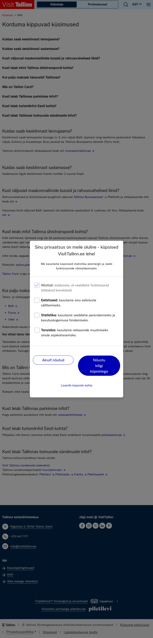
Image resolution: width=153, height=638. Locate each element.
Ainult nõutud (53, 360)
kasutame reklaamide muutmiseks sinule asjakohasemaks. (74, 332)
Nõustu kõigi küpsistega (99, 365)
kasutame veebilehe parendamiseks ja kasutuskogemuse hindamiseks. (78, 317)
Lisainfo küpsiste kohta (76, 385)
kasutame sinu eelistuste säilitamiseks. (68, 302)
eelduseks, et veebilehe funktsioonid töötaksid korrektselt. (75, 287)
